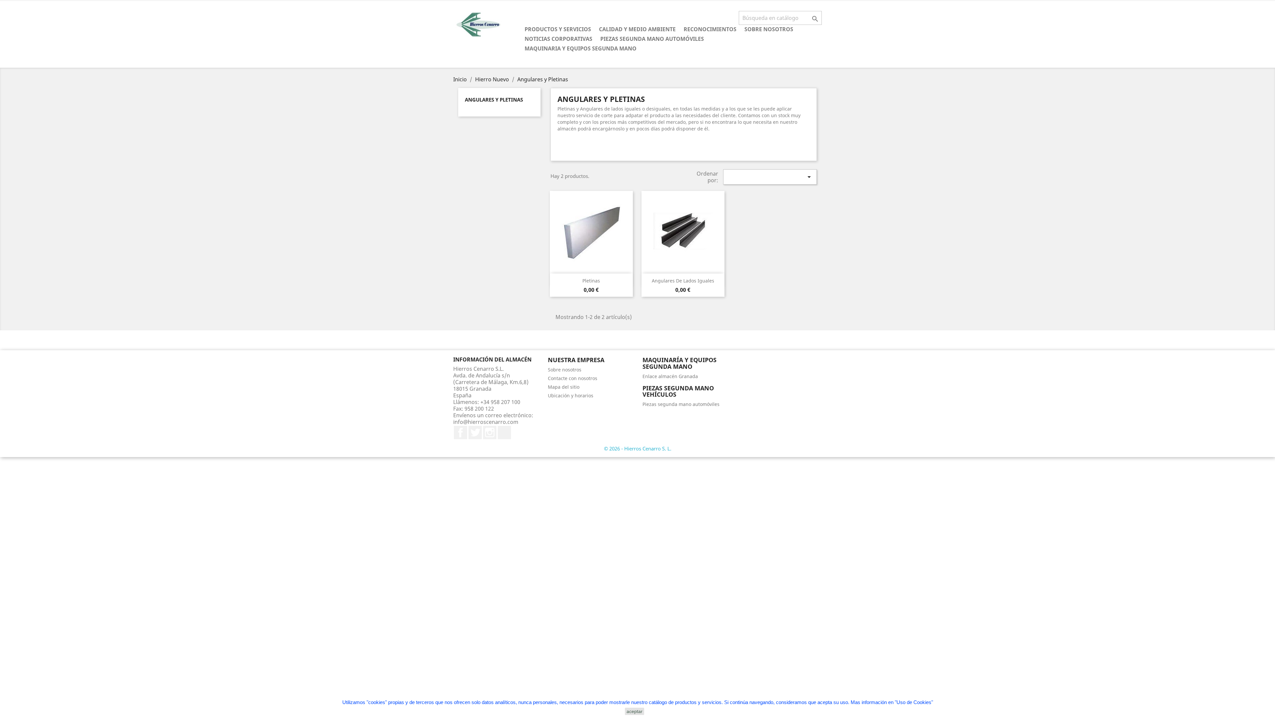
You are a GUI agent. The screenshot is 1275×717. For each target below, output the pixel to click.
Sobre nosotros (768, 29)
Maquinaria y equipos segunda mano (581, 48)
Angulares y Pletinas (494, 99)
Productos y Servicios (558, 29)
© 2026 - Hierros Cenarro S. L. (637, 448)
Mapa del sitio (563, 387)
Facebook (460, 432)
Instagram (489, 432)
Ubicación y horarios (570, 395)
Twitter (475, 432)
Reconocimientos (710, 29)
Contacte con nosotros (572, 378)
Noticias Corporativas (558, 38)
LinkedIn (504, 432)
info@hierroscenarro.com (485, 422)
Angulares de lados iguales (683, 281)
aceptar (634, 711)
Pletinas (591, 281)
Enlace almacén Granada (670, 376)
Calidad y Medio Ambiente (637, 29)
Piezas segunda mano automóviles (652, 38)
